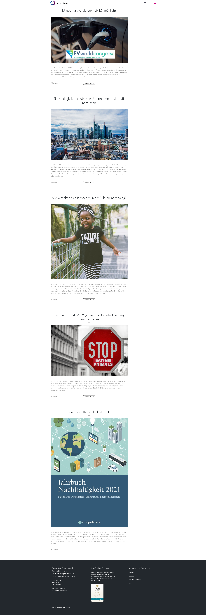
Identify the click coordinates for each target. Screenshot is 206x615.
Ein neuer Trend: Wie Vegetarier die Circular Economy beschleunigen (89, 317)
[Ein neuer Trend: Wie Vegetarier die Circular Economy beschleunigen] (89, 350)
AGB (130, 583)
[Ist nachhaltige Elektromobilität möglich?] (89, 40)
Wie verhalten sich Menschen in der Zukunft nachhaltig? (89, 197)
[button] (147, 3)
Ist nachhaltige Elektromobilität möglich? (89, 10)
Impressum (131, 572)
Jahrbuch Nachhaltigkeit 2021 (89, 412)
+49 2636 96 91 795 (60, 588)
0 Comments (54, 83)
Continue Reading (89, 83)
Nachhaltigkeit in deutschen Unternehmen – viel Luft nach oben (89, 100)
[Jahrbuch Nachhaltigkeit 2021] (89, 472)
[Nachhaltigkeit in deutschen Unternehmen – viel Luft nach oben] (89, 134)
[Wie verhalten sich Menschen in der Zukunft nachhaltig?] (89, 241)
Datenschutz (131, 576)
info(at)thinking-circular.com (62, 590)
